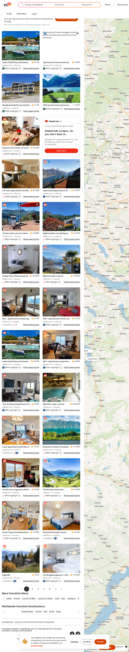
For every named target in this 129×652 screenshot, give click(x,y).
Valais (9, 598)
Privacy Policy (37, 645)
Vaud (57, 598)
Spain (58, 611)
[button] (9, 13)
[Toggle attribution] (126, 646)
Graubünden (73, 598)
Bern (63, 598)
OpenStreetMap (91, 649)
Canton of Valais (45, 598)
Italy (45, 611)
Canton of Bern (29, 598)
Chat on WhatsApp (67, 18)
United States (27, 611)
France (38, 611)
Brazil (51, 611)
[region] (106, 330)
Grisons (17, 598)
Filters (107, 4)
